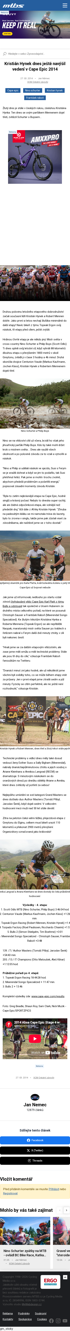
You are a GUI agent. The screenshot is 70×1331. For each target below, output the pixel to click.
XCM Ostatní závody (37, 82)
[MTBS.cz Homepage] (13, 5)
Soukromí (40, 1313)
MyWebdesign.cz (32, 1304)
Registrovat (10, 1193)
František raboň (35, 97)
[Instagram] (58, 1320)
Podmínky (24, 1313)
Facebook (37, 1140)
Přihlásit (54, 1189)
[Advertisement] (35, 227)
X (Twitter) (37, 1150)
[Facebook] (51, 1320)
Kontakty (8, 1319)
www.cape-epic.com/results (47, 996)
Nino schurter (32, 90)
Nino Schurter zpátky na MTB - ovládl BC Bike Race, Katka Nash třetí (25, 1253)
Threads (37, 1160)
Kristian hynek (55, 90)
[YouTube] (65, 1320)
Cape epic (12, 90)
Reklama (8, 1313)
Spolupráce (25, 1319)
